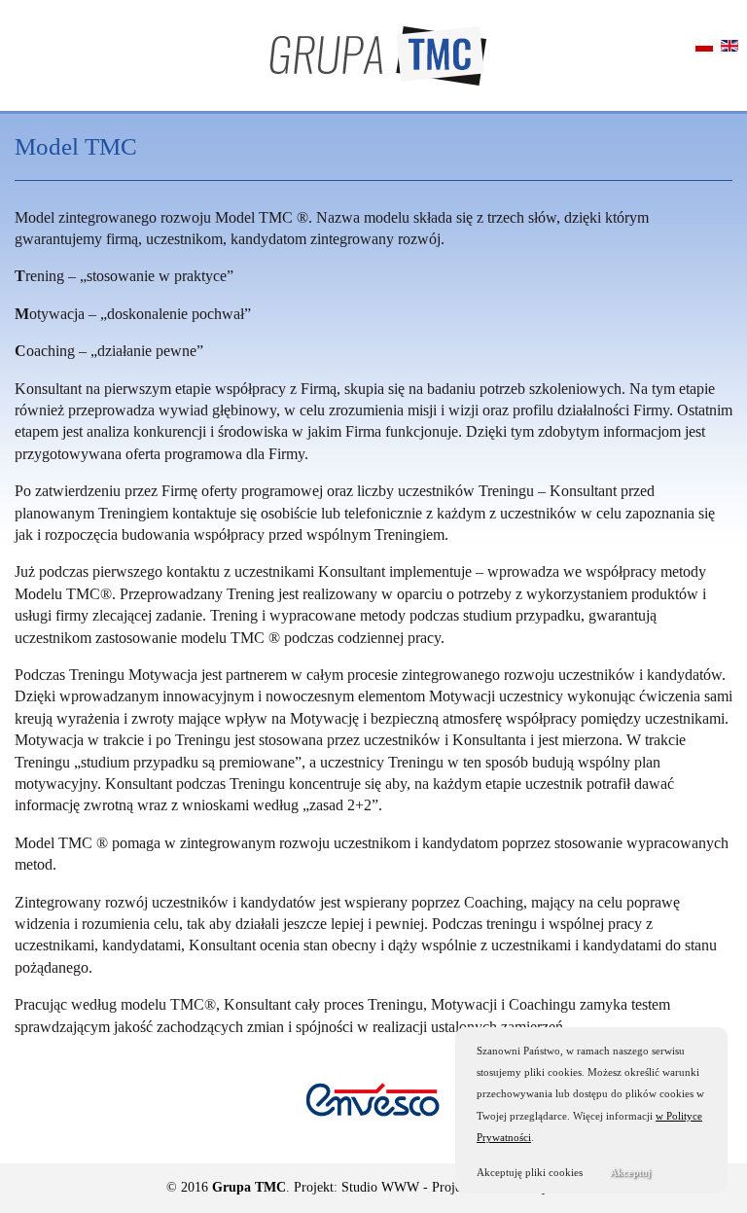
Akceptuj (630, 1172)
